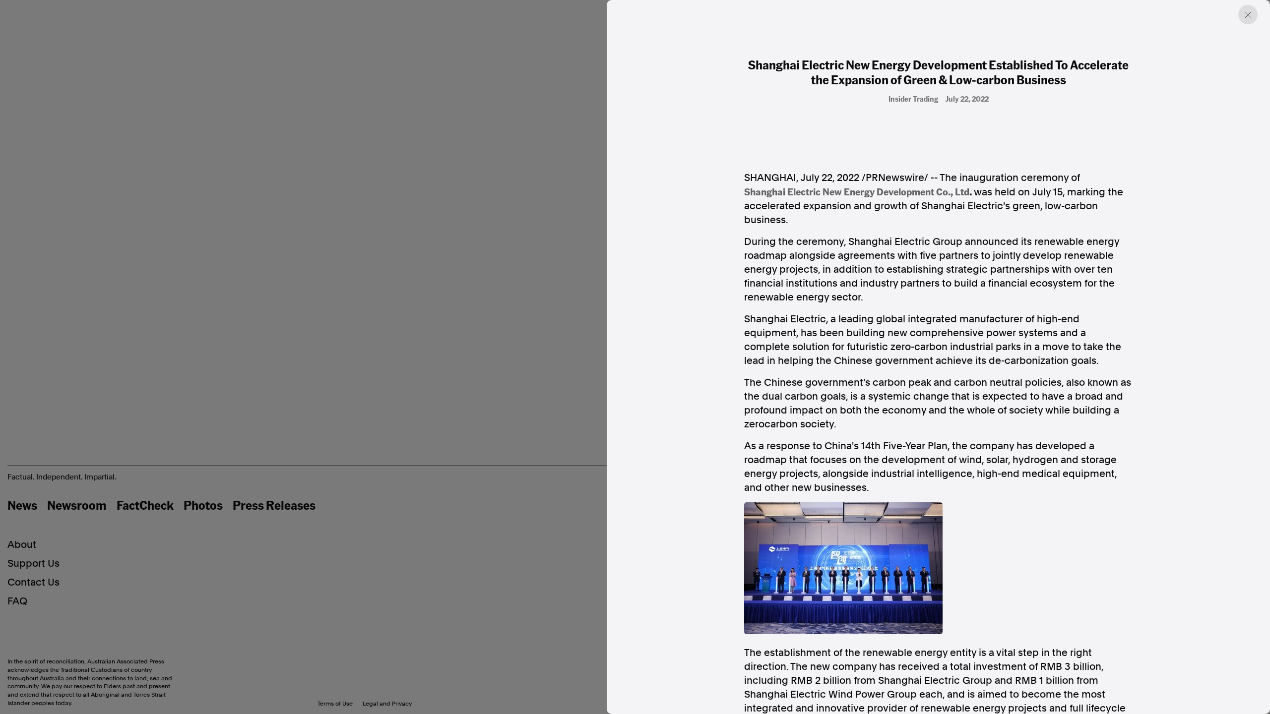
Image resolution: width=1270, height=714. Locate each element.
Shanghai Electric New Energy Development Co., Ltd (856, 191)
